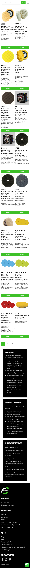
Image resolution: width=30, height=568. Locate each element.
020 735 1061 (5, 502)
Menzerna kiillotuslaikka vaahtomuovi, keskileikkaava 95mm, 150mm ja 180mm (22, 236)
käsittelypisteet (7, 544)
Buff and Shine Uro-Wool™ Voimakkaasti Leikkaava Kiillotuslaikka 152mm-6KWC (7, 236)
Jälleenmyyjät (5, 550)
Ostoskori (4, 517)
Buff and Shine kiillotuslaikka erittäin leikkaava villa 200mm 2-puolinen (22, 28)
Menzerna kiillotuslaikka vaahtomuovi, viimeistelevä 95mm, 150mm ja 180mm (21, 277)
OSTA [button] (8, 47)
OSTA (22, 213)
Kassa (3, 520)
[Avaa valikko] (27, 2)
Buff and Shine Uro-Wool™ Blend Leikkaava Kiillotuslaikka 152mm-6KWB (21, 195)
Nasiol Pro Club (6, 542)
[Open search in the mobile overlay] (11, 2)
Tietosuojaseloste (7, 527)
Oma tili (3, 514)
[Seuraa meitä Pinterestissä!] (9, 559)
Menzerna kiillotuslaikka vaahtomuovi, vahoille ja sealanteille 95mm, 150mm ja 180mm (7, 277)
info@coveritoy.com (7, 505)
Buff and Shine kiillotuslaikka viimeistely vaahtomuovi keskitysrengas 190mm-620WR (6, 113)
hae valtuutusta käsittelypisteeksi (13, 547)
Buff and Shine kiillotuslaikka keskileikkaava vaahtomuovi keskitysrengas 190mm (5, 72)
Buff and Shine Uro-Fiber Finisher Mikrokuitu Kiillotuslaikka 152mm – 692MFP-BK (7, 195)
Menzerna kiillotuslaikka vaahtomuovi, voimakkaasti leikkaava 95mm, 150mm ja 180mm (6, 320)
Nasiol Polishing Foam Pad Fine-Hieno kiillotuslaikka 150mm (22, 317)
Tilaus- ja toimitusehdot (9, 522)
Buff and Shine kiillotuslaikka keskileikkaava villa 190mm (21, 70)
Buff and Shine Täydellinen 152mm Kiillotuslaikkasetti (7, 151)
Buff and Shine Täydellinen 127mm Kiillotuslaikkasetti (21, 110)
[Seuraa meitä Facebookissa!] (2, 559)
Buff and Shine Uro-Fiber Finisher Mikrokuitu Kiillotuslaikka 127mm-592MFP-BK (21, 153)
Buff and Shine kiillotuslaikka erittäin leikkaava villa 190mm (8, 27)
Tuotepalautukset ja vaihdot (10, 525)
